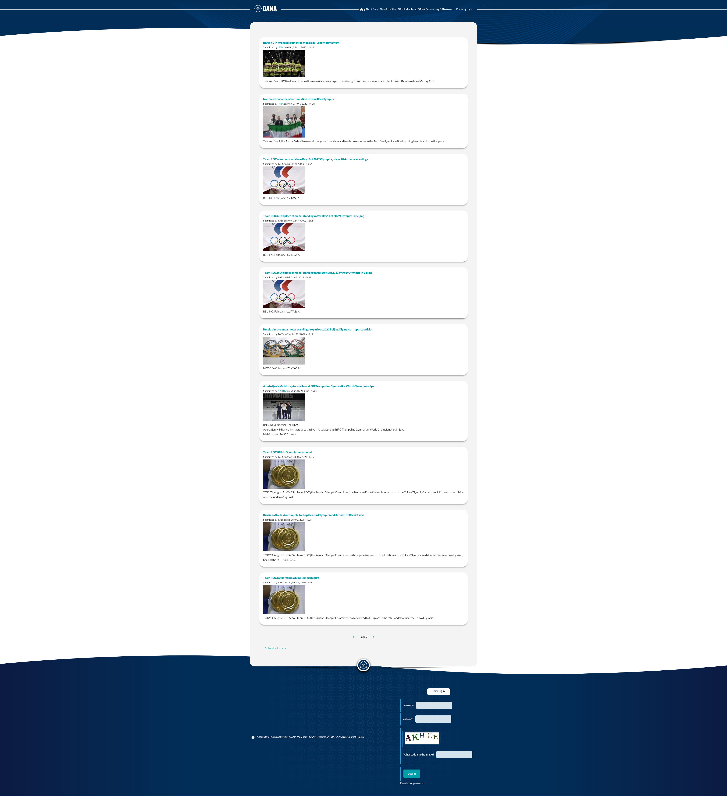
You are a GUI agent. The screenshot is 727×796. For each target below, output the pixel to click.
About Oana (372, 9)
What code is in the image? (418, 755)
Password (407, 719)
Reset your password (412, 784)
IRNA (281, 48)
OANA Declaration (428, 9)
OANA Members (407, 9)
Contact (460, 9)
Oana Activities (388, 9)
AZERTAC (283, 391)
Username (408, 705)
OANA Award (447, 9)
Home (362, 9)
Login (469, 9)
